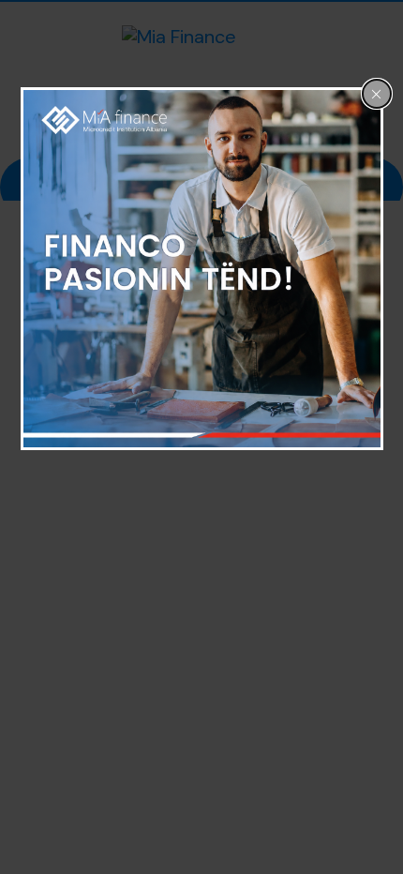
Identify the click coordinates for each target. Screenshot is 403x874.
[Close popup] (377, 94)
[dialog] (202, 268)
